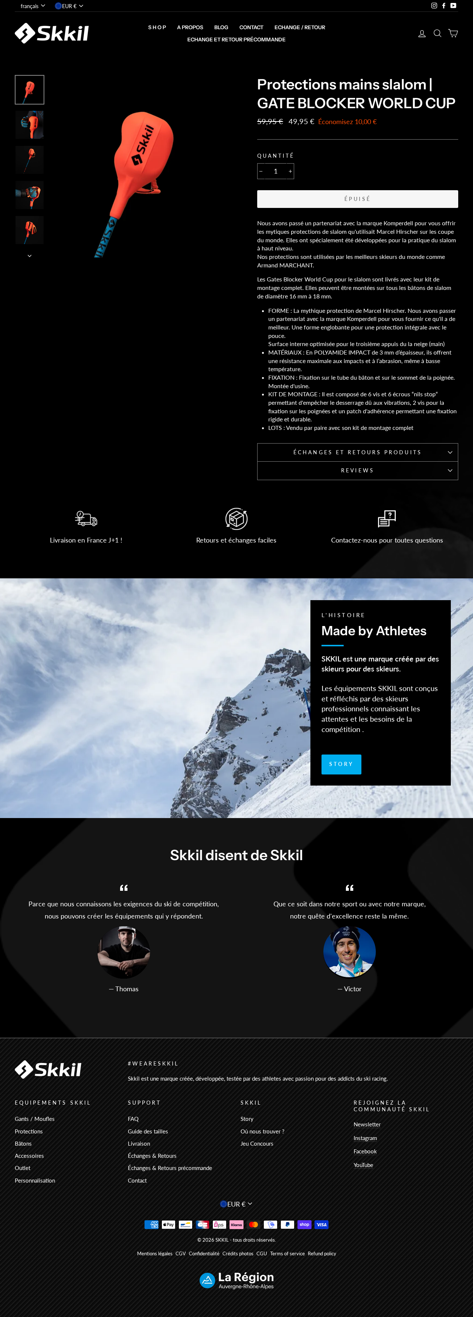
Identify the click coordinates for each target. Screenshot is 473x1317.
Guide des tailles (148, 1131)
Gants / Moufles (35, 1118)
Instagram (365, 1138)
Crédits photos (237, 1253)
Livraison (139, 1143)
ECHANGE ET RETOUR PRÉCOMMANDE (236, 39)
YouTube (363, 1165)
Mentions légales (155, 1253)
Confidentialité (204, 1253)
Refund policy (322, 1253)
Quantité (276, 156)
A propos (190, 27)
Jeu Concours (257, 1143)
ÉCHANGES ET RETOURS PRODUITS (357, 452)
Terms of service (287, 1253)
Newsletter (367, 1124)
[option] (141, 166)
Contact (251, 27)
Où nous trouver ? (263, 1131)
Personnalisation (35, 1180)
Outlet (22, 1167)
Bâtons (23, 1143)
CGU (261, 1253)
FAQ (133, 1118)
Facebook (365, 1151)
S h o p (157, 27)
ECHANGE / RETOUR (300, 27)
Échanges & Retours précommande (170, 1167)
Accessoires (29, 1155)
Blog (221, 27)
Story (341, 764)
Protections (29, 1131)
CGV (181, 1253)
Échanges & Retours (152, 1155)
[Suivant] (29, 253)
